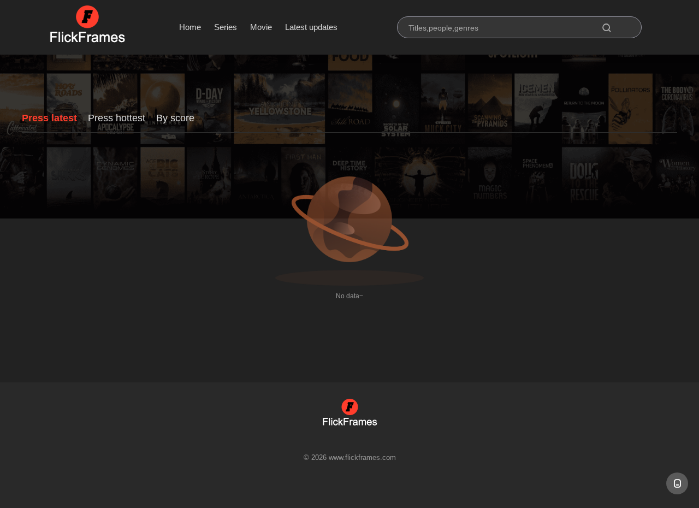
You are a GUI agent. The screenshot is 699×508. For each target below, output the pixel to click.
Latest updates (311, 27)
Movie (261, 27)
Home (190, 27)
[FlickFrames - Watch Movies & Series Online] (87, 27)
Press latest (49, 118)
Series (225, 27)
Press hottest (116, 118)
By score (175, 118)
